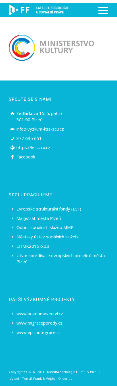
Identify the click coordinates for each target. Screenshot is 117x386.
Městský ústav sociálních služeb (47, 237)
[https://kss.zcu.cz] (12, 148)
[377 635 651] (12, 138)
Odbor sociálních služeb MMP (45, 227)
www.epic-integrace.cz (38, 332)
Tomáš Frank (32, 378)
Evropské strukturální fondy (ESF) (48, 209)
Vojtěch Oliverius (59, 378)
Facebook (25, 157)
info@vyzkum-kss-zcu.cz (40, 129)
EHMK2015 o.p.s (32, 246)
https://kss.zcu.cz (33, 147)
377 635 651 (29, 138)
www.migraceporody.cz (39, 323)
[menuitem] (100, 10)
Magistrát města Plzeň (38, 218)
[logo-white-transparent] (38, 10)
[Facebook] (12, 157)
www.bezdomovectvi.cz (39, 313)
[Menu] (100, 10)
